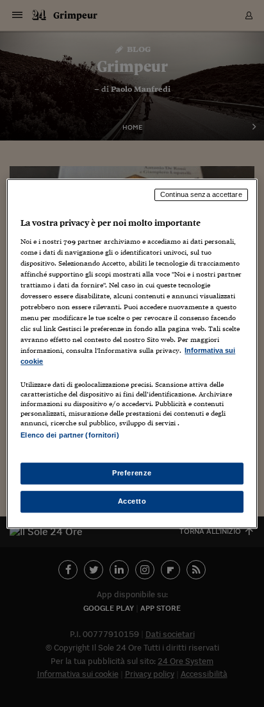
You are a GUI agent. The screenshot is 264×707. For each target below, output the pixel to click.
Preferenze (132, 473)
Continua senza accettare (201, 194)
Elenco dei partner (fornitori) (70, 435)
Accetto (132, 501)
